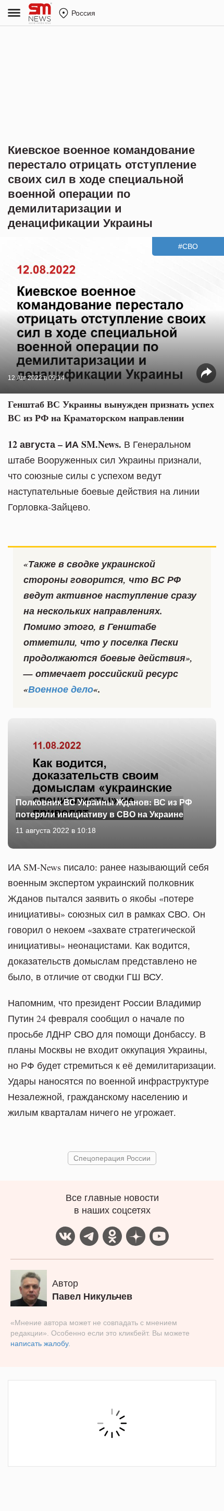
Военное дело (60, 689)
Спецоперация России (112, 1158)
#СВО (188, 246)
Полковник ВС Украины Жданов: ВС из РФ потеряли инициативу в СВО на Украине (104, 807)
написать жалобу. (40, 1343)
